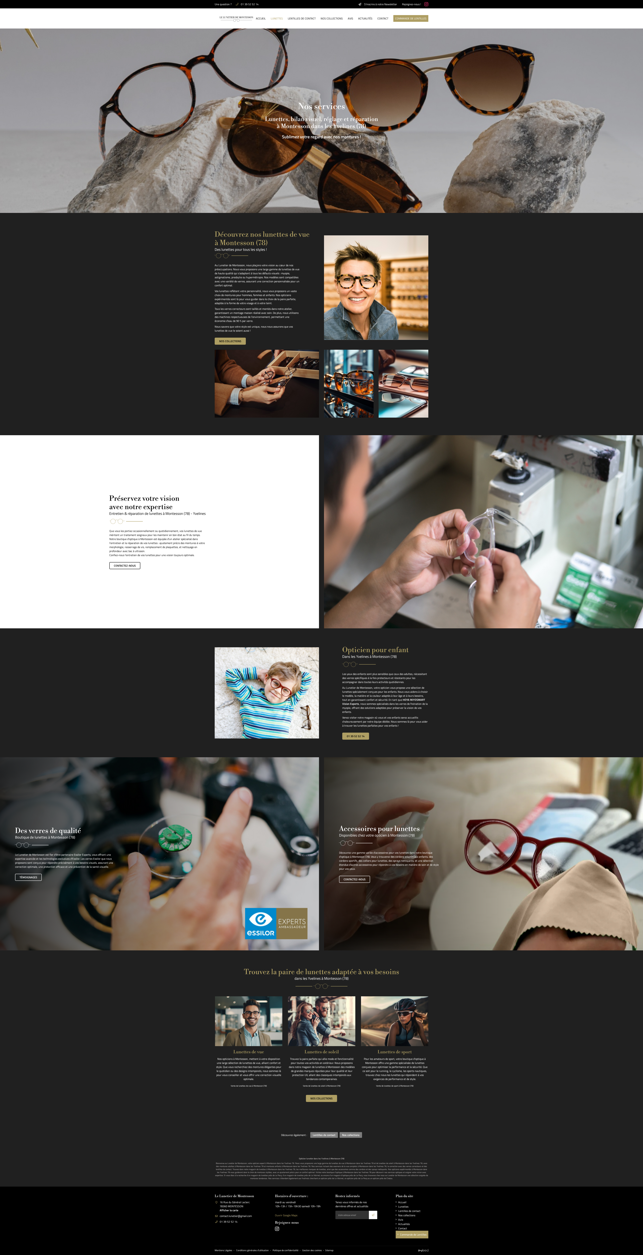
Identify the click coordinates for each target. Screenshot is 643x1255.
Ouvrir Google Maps (286, 1215)
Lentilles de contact (302, 18)
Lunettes (277, 18)
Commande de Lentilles (410, 18)
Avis (350, 18)
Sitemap (329, 1250)
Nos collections (332, 18)
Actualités (365, 18)
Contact (382, 18)
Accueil (261, 18)
